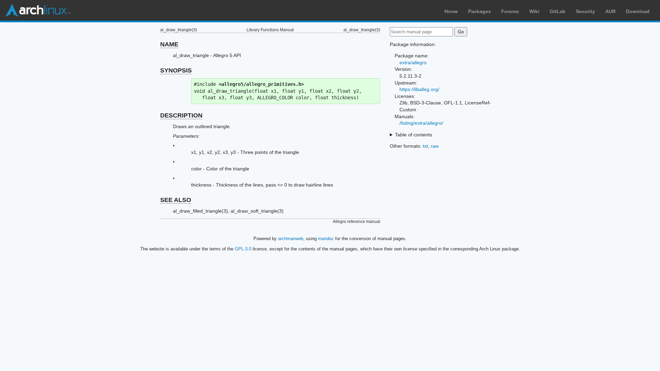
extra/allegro (413, 62)
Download (638, 11)
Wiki (534, 11)
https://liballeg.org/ (419, 89)
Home (451, 11)
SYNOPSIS (176, 70)
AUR (610, 11)
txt (425, 146)
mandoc (326, 238)
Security (585, 11)
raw (435, 146)
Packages (479, 11)
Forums (510, 11)
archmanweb (290, 238)
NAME (169, 44)
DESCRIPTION (181, 115)
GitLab (557, 11)
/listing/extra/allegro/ (421, 123)
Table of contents (413, 134)
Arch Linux (37, 10)
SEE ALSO (175, 199)
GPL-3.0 (243, 248)
